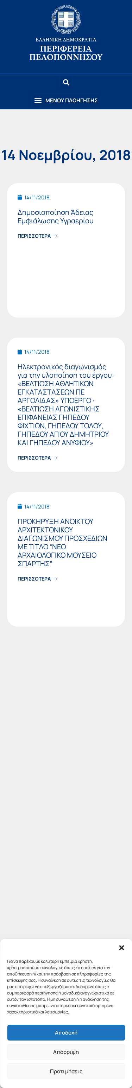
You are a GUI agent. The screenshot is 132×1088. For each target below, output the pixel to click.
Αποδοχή (66, 1032)
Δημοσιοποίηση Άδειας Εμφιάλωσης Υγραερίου (56, 216)
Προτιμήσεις (66, 1071)
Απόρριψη (66, 1052)
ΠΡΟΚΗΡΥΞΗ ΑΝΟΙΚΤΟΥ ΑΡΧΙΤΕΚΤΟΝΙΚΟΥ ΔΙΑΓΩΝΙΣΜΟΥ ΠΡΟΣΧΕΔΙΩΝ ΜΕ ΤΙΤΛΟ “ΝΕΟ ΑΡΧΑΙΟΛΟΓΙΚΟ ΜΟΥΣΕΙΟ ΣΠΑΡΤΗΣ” (62, 542)
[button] (121, 947)
